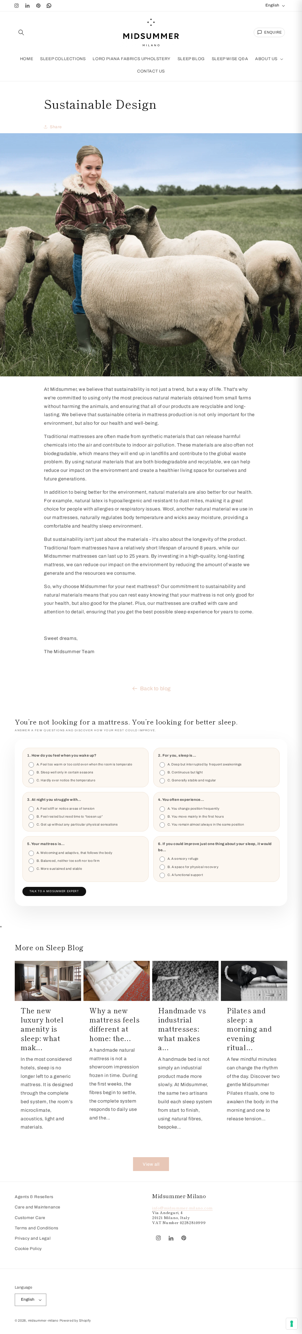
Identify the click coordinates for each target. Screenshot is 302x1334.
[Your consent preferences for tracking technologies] (291, 1323)
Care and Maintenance (37, 1207)
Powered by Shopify (75, 1320)
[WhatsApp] (49, 5)
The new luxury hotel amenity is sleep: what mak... (42, 1029)
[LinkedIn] (27, 5)
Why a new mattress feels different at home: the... (114, 1024)
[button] (21, 32)
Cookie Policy (28, 1248)
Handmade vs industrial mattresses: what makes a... (182, 1029)
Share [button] (56, 127)
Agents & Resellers (34, 1197)
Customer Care (30, 1218)
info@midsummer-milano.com (182, 1208)
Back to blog (155, 688)
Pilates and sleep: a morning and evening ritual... (249, 1029)
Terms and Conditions (36, 1228)
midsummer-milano (43, 1320)
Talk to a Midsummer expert (54, 891)
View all (151, 1164)
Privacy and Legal (32, 1238)
